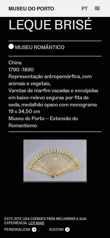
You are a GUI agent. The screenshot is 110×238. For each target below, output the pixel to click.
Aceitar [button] (56, 229)
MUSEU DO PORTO (31, 8)
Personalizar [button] (17, 229)
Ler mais (36, 223)
